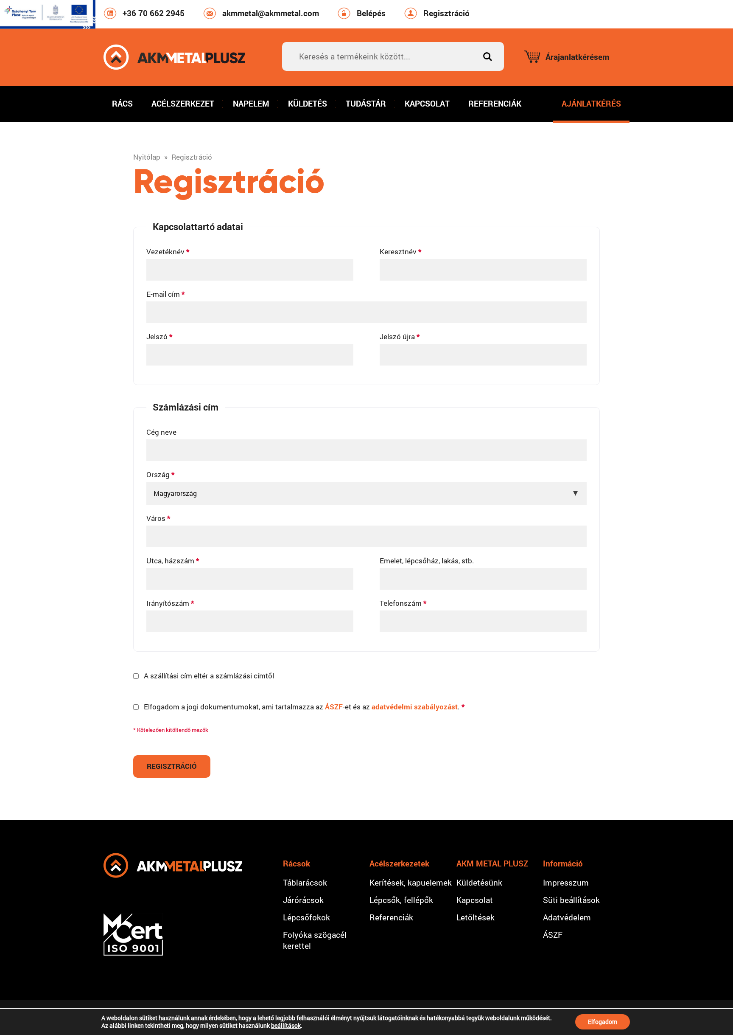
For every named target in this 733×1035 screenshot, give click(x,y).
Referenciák (494, 103)
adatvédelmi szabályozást (415, 707)
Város (158, 518)
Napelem (251, 103)
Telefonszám (403, 603)
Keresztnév (400, 251)
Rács (122, 103)
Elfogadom (602, 1022)
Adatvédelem (567, 917)
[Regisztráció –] (174, 57)
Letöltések (475, 917)
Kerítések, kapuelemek (410, 882)
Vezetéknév (167, 251)
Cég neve (161, 432)
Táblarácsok (305, 882)
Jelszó (159, 336)
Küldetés (307, 103)
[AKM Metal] (173, 865)
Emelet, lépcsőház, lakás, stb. (427, 560)
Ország (160, 474)
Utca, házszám (172, 560)
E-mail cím (165, 294)
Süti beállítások (571, 899)
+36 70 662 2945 (154, 13)
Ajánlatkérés (591, 103)
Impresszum (566, 882)
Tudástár (366, 103)
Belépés (371, 13)
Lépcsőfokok (306, 917)
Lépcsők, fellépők (401, 899)
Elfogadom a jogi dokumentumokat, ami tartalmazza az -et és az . (304, 707)
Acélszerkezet (182, 103)
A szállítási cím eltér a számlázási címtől (209, 676)
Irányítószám (170, 603)
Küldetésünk (479, 882)
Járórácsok (303, 899)
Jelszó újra (400, 336)
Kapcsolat (427, 103)
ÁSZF (334, 707)
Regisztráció (446, 13)
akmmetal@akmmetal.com (270, 13)
